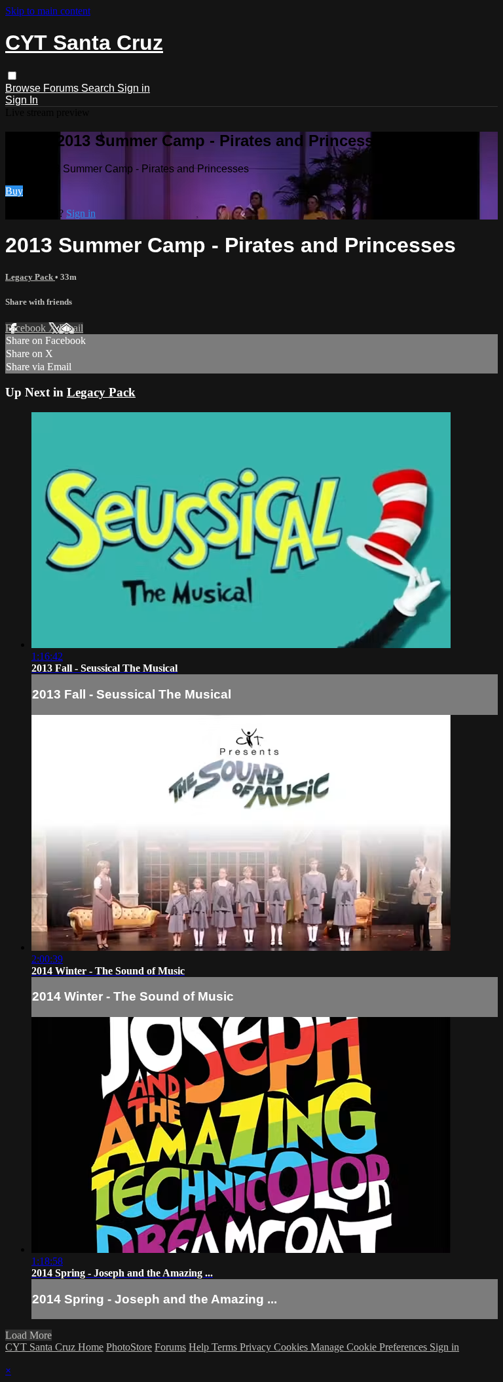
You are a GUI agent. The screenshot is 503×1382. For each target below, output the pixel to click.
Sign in (133, 88)
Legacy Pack (30, 277)
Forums (62, 88)
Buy (14, 191)
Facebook (26, 328)
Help (200, 1347)
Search (99, 88)
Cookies (292, 1347)
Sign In (21, 100)
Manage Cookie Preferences (370, 1347)
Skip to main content (47, 10)
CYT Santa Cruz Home (54, 1347)
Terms (226, 1347)
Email (71, 328)
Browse (24, 88)
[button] (12, 75)
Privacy (257, 1347)
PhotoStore (129, 1347)
